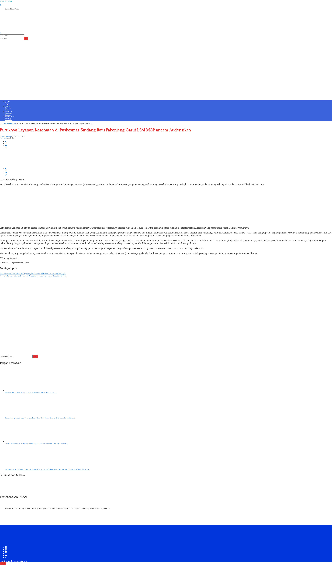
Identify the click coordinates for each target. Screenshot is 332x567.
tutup (3, 564)
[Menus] (1, 3)
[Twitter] (6, 549)
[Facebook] (6, 547)
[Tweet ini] (6, 144)
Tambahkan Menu (12, 9)
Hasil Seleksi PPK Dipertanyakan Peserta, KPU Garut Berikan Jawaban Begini (33, 274)
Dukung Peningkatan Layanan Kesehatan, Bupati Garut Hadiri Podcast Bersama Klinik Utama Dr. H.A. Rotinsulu (40, 418)
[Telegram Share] (6, 146)
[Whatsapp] (6, 148)
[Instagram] (6, 553)
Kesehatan (3, 138)
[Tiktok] (6, 557)
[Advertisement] (78, 80)
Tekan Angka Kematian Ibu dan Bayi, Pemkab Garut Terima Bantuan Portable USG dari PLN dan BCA (36, 443)
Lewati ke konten (6, 1)
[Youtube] (6, 555)
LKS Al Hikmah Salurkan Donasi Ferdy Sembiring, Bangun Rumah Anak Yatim (33, 276)
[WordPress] (6, 551)
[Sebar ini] (5, 141)
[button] (26, 38)
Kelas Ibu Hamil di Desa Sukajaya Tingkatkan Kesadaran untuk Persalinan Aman (30, 392)
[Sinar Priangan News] (19, 31)
